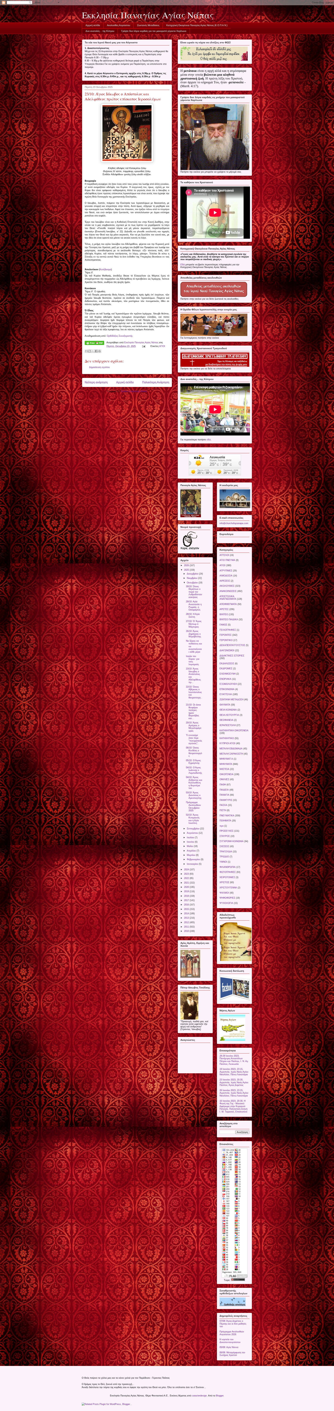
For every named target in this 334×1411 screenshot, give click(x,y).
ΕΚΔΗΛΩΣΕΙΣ (227, 663)
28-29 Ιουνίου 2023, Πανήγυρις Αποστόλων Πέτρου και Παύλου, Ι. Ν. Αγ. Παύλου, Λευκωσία (234, 1060)
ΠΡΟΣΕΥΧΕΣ (226, 831)
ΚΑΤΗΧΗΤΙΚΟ (227, 738)
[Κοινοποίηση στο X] (93, 351)
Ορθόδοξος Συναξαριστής (120, 336)
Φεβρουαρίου (194, 859)
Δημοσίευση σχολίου (99, 367)
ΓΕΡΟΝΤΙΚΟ (226, 640)
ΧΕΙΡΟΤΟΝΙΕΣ (227, 877)
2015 (187, 909)
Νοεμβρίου (192, 578)
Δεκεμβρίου (193, 573)
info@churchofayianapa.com (234, 523)
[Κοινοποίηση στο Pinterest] (99, 351)
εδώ (209, 439)
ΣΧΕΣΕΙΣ (224, 846)
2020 (187, 887)
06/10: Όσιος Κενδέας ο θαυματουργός (194, 751)
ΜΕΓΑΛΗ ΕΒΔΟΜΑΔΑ (231, 748)
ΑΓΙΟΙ (162, 346)
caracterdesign (199, 1395)
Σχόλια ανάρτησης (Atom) (134, 391)
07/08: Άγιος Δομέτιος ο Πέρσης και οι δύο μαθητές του (233, 1324)
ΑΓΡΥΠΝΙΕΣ (226, 570)
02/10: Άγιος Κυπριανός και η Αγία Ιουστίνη (193, 819)
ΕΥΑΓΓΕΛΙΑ (226, 694)
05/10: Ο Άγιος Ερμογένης (193, 761)
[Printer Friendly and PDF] (94, 343)
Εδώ (182, 264)
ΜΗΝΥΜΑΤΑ (226, 764)
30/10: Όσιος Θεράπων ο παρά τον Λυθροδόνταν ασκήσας (194, 592)
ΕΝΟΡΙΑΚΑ (225, 679)
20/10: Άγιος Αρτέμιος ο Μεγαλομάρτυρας (193, 726)
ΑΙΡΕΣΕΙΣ (225, 581)
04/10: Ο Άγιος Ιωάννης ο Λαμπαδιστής (194, 770)
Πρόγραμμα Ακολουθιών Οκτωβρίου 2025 (193, 806)
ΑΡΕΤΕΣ (224, 609)
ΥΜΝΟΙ (223, 862)
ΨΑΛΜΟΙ (224, 892)
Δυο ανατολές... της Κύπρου (100, 31)
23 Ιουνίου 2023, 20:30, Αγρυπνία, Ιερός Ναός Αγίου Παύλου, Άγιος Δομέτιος (234, 1082)
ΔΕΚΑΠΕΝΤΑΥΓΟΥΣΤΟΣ (232, 645)
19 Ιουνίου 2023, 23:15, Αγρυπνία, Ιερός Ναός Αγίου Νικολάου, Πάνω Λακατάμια (234, 1072)
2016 (187, 904)
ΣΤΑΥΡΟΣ (225, 836)
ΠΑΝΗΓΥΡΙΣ (226, 800)
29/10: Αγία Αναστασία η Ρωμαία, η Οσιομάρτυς (194, 605)
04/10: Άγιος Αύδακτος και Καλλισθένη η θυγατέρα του (194, 782)
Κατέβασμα (105, 269)
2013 (187, 918)
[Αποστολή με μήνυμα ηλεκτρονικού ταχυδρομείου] (86, 351)
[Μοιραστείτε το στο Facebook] (96, 351)
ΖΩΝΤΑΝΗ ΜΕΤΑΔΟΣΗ (231, 699)
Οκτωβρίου (192, 582)
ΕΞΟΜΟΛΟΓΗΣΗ (228, 684)
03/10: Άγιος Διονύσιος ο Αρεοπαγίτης (193, 795)
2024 (187, 869)
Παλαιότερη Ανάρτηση (155, 382)
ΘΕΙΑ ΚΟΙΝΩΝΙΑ (228, 709)
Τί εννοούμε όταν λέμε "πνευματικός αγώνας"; (194, 739)
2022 (187, 878)
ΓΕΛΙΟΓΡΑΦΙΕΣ (228, 630)
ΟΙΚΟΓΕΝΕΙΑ (226, 774)
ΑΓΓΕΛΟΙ (224, 555)
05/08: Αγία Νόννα (229, 1347)
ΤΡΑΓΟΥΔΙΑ (226, 851)
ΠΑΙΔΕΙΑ (224, 789)
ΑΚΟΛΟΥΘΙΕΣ (227, 586)
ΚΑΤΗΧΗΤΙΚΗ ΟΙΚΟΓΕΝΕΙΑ (234, 730)
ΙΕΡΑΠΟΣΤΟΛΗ (228, 725)
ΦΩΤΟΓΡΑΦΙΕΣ (228, 872)
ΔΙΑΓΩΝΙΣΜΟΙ (227, 650)
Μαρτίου (191, 855)
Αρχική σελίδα (93, 25)
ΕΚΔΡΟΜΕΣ (226, 668)
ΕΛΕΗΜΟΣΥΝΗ (228, 673)
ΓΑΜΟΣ (223, 624)
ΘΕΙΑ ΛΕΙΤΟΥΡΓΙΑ (229, 715)
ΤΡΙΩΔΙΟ (224, 856)
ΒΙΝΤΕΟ (224, 614)
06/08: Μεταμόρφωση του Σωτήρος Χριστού (232, 1354)
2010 (187, 931)
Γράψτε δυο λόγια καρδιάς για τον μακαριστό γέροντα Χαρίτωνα (153, 31)
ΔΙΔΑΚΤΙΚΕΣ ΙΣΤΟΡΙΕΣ (232, 655)
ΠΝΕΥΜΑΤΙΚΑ (227, 815)
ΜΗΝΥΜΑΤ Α (226, 759)
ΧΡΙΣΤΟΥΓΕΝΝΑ (228, 887)
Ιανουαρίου (193, 864)
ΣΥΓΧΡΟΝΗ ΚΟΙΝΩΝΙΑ (232, 841)
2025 (187, 570)
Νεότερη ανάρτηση (96, 382)
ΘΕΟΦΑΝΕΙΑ (226, 720)
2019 (187, 891)
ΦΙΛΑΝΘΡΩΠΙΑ (228, 867)
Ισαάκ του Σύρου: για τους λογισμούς (192, 660)
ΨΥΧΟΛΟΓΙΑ (226, 903)
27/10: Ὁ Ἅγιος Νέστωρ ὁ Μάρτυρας (193, 624)
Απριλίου (192, 850)
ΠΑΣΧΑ (223, 805)
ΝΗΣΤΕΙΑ (224, 769)
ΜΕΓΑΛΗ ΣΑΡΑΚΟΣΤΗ (231, 753)
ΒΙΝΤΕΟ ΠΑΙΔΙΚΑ (229, 619)
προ (222, 826)
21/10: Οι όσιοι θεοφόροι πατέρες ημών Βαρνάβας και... (193, 711)
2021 (187, 882)
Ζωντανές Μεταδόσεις (148, 25)
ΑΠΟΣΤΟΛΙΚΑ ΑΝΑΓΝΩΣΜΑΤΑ (228, 597)
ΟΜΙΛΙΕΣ (224, 779)
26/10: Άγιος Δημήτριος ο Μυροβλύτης (193, 634)
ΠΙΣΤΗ (223, 810)
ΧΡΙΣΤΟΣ (224, 882)
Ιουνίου (191, 842)
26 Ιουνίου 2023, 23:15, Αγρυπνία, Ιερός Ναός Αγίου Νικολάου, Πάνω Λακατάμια (234, 1093)
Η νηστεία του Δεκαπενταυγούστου (230, 1340)
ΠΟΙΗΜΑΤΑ (225, 820)
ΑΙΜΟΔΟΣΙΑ (226, 575)
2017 (187, 900)
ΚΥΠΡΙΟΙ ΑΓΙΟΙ (227, 743)
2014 (187, 913)
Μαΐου (190, 846)
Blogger (219, 1395)
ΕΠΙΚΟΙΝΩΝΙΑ (227, 689)
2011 (187, 926)
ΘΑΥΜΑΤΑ (225, 704)
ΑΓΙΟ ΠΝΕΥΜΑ (227, 560)
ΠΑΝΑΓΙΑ (224, 795)
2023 (187, 874)
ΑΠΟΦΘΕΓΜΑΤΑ (228, 604)
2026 (187, 565)
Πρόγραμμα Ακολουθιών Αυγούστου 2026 (232, 1333)
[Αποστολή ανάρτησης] (143, 346)
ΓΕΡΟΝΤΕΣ (226, 635)
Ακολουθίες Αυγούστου (118, 25)
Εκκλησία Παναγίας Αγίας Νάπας (148, 15)
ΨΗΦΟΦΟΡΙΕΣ (227, 898)
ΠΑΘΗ (223, 784)
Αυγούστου (193, 833)
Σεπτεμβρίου (193, 828)
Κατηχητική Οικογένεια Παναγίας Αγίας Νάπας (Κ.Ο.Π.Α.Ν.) (196, 25)
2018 (187, 896)
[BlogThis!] (89, 351)
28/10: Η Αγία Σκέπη (193, 615)
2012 (187, 922)
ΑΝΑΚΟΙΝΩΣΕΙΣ (228, 591)
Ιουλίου (191, 837)
